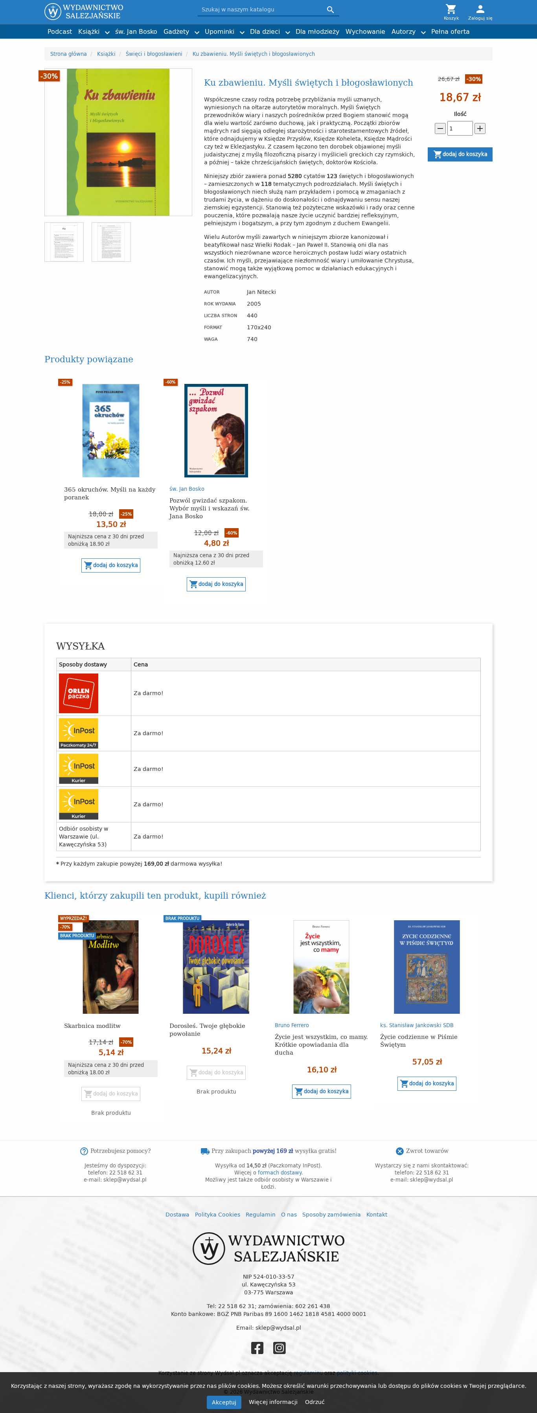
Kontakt (376, 1214)
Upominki (219, 31)
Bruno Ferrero (292, 1025)
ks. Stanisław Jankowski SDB (417, 1025)
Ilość (460, 114)
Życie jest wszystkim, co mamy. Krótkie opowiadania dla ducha (321, 1044)
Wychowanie (365, 31)
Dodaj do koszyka (460, 154)
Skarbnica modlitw (92, 1025)
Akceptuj (224, 1402)
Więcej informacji (274, 1402)
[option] (111, 482)
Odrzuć (315, 1402)
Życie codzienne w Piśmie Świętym (419, 1040)
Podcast (60, 31)
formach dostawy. (280, 1172)
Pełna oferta (450, 31)
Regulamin (261, 1214)
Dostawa (177, 1214)
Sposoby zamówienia (331, 1214)
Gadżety (176, 31)
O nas (289, 1214)
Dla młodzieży (317, 31)
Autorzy (404, 31)
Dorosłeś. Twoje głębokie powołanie (207, 1029)
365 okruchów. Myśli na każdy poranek (109, 493)
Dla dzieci (265, 31)
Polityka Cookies (217, 1214)
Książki (88, 31)
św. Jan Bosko (136, 31)
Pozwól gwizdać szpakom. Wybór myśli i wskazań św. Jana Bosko (209, 508)
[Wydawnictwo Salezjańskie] (115, 11)
